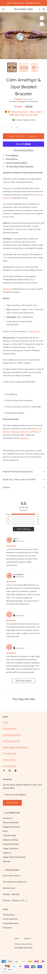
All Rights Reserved (23, 947)
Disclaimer (7, 927)
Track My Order (9, 835)
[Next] (43, 67)
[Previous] (3, 67)
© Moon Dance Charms (23, 944)
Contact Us (7, 818)
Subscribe (12, 803)
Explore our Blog (10, 840)
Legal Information (10, 923)
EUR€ (16, 938)
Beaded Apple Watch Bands (15, 747)
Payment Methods (11, 844)
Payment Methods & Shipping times (18, 471)
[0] (44, 9)
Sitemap (6, 861)
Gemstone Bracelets (12, 735)
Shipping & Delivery (11, 827)
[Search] (39, 9)
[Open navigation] (3, 9)
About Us (7, 853)
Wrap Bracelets (10, 728)
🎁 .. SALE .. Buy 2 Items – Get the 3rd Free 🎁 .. (23, 3)
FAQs (5, 831)
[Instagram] (10, 770)
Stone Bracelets (34, 331)
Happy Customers (11, 848)
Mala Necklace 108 (11, 741)
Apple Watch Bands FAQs (14, 857)
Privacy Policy (9, 914)
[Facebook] (4, 770)
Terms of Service (10, 919)
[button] (9, 969)
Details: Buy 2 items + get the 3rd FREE (19, 479)
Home (5, 722)
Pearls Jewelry (9, 760)
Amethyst (7, 289)
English (27, 938)
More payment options (23, 150)
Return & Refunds (10, 822)
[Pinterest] (15, 770)
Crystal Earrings (10, 753)
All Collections (9, 766)
